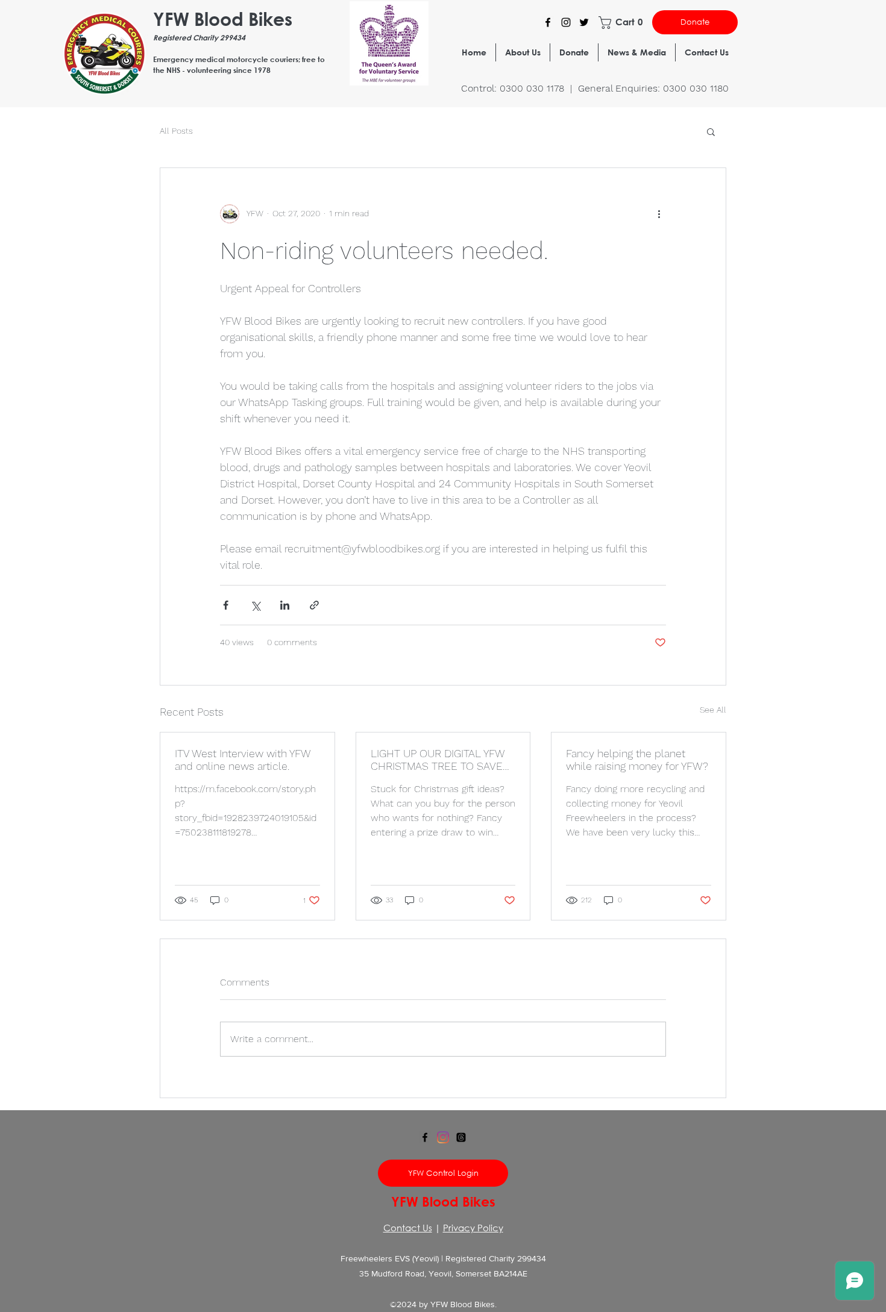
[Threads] (461, 1137)
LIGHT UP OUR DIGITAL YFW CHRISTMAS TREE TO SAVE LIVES (437, 759)
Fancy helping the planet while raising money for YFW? (637, 759)
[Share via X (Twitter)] (255, 605)
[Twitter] (584, 22)
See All (713, 709)
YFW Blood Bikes (222, 18)
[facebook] (425, 1137)
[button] (622, 22)
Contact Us (407, 1228)
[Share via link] (314, 605)
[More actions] (659, 214)
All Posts (176, 131)
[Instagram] (566, 22)
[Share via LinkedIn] (285, 605)
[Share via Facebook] (225, 605)
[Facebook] (548, 22)
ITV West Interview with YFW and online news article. (242, 759)
